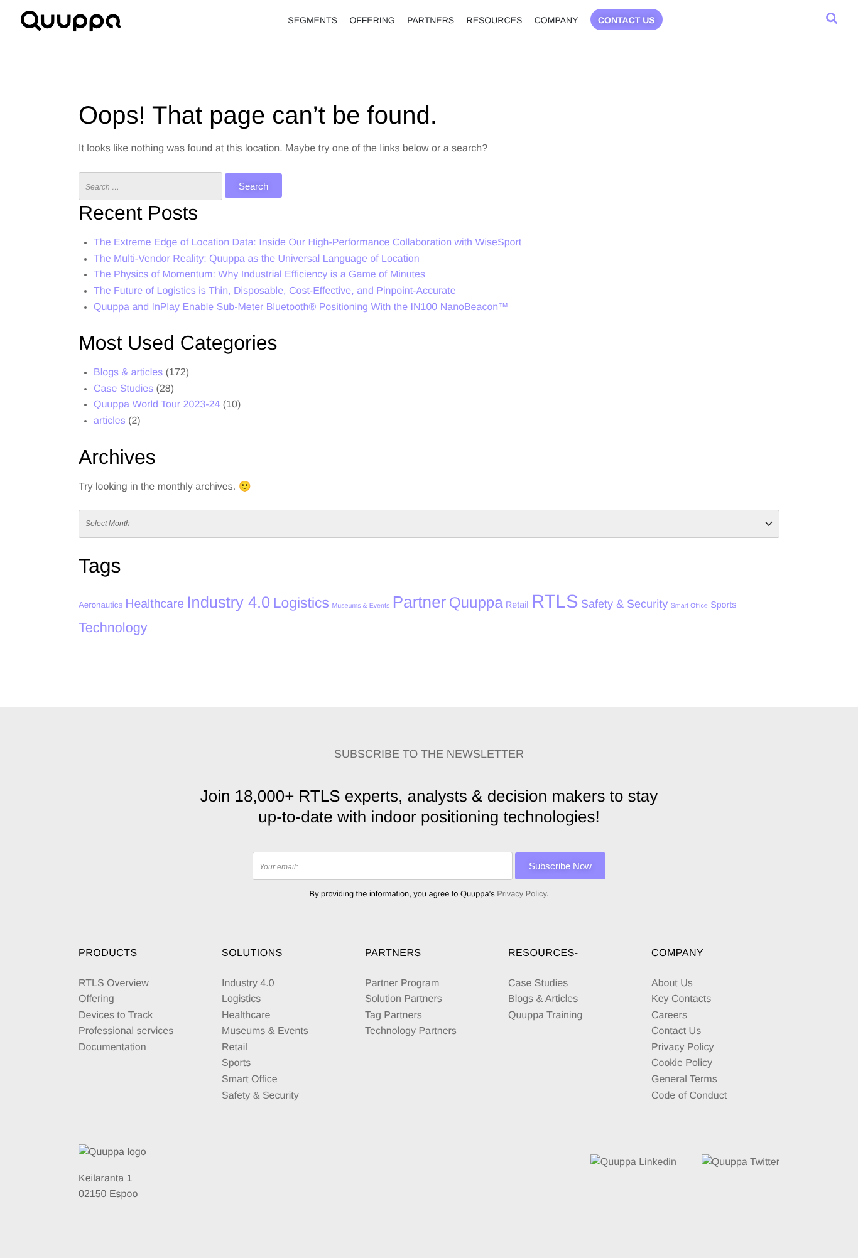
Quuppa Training (545, 1015)
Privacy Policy (682, 1047)
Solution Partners (403, 999)
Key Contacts (681, 999)
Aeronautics (100, 605)
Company (556, 20)
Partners (430, 20)
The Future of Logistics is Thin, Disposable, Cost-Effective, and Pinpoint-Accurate (275, 291)
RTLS (554, 601)
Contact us (626, 20)
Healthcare (155, 604)
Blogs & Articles (543, 999)
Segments (312, 20)
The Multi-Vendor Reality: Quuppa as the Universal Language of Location (257, 259)
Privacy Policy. (522, 893)
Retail (517, 605)
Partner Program (402, 983)
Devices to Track (116, 1015)
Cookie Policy (681, 1063)
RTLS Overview (114, 983)
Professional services (126, 1031)
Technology (113, 627)
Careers (669, 1015)
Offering (371, 20)
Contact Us (676, 1031)
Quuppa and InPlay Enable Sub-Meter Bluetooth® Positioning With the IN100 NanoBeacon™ (301, 307)
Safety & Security (624, 604)
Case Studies (123, 389)
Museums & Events (360, 606)
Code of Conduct (689, 1095)
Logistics (301, 602)
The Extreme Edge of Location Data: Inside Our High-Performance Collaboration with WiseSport (307, 242)
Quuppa (476, 602)
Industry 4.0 (228, 602)
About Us (672, 983)
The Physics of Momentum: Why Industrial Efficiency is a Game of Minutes (259, 274)
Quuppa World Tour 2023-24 (157, 404)
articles (110, 421)
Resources (495, 20)
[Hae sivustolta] (831, 18)
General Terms (685, 1079)
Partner (420, 602)
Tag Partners (393, 1015)
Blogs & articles (128, 372)
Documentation (112, 1047)
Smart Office (689, 606)
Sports (723, 605)
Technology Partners (411, 1031)
